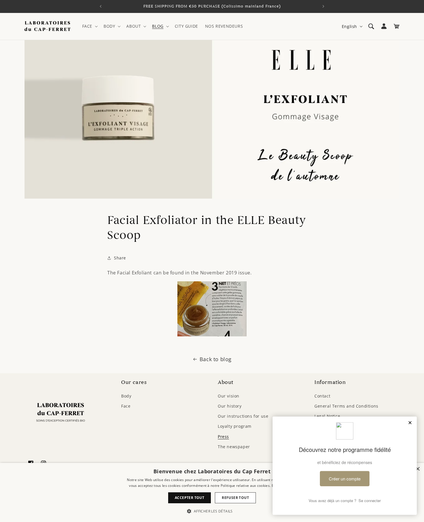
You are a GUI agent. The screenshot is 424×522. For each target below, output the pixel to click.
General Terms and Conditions (346, 405)
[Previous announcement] (100, 6)
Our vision (228, 395)
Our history (230, 405)
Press (223, 436)
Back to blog (216, 359)
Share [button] (120, 258)
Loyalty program (235, 426)
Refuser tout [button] (235, 497)
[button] (89, 26)
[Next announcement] (323, 6)
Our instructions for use (243, 416)
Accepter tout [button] (189, 497)
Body (126, 395)
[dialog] (212, 492)
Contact (322, 395)
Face (125, 405)
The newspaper (234, 446)
